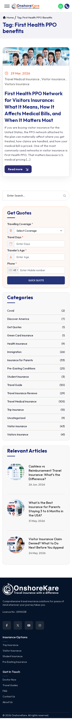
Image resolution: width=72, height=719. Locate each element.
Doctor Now (9, 679)
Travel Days (15, 237)
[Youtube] (29, 625)
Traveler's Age (17, 250)
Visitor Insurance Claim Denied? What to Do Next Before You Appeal (46, 543)
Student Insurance (13, 656)
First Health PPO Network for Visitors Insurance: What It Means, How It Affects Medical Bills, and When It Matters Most (34, 106)
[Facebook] (7, 625)
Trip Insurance (10, 645)
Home (10, 17)
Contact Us (9, 696)
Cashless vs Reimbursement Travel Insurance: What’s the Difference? (45, 472)
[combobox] (13, 270)
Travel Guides (10, 685)
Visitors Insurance (17, 84)
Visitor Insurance (12, 650)
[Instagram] (40, 625)
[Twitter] (18, 625)
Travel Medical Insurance (22, 79)
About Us (8, 702)
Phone (12, 263)
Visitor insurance (53, 79)
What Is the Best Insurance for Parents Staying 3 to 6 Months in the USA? (46, 509)
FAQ (5, 690)
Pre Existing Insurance (15, 661)
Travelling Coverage (20, 224)
